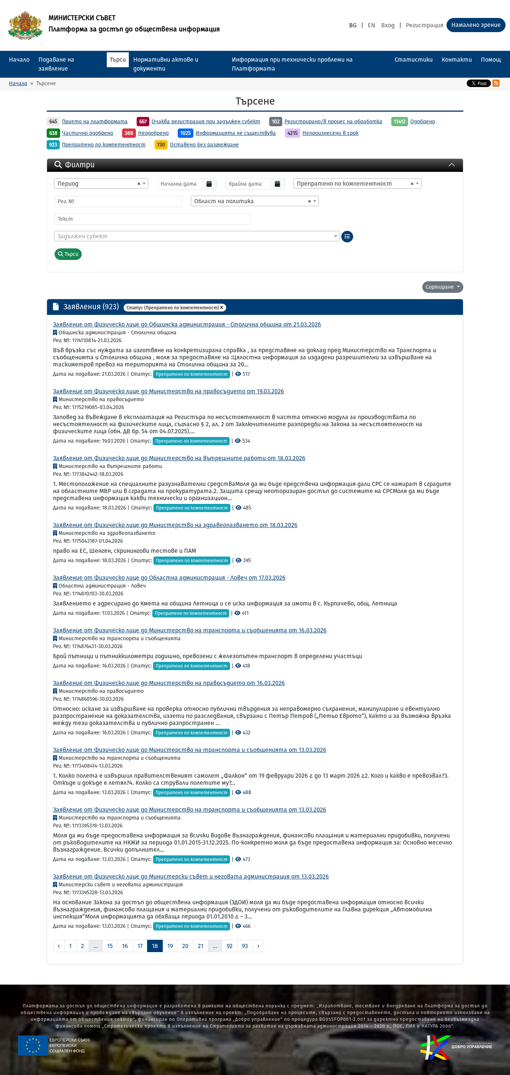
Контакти (457, 59)
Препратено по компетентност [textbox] (355, 183)
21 (200, 945)
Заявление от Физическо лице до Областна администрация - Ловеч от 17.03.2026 (169, 577)
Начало (19, 59)
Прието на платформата (95, 121)
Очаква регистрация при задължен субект (206, 121)
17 (140, 945)
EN (371, 25)
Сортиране (440, 287)
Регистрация (425, 25)
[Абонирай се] (496, 83)
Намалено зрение (476, 24)
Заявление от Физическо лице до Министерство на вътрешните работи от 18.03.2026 (179, 458)
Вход (388, 25)
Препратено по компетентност (104, 145)
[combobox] (101, 183)
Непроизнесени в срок (330, 133)
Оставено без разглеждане (204, 145)
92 (230, 945)
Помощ (491, 59)
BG (353, 25)
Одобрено (422, 121)
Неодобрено (153, 133)
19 (170, 945)
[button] (221, 308)
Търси (118, 59)
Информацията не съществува (236, 133)
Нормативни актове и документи (165, 64)
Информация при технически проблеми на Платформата (292, 64)
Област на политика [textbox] (252, 201)
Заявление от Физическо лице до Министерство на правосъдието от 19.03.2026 (168, 391)
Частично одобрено (87, 133)
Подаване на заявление (56, 64)
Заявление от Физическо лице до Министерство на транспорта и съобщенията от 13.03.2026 (189, 749)
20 (185, 945)
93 (245, 945)
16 (125, 945)
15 (110, 945)
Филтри (80, 164)
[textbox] (197, 236)
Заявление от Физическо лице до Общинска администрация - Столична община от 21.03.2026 (187, 324)
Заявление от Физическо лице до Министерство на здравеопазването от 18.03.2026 (175, 525)
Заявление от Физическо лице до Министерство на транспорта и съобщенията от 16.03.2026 (190, 630)
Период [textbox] (98, 183)
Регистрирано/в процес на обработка (333, 121)
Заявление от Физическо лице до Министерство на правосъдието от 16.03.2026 (169, 683)
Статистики (414, 59)
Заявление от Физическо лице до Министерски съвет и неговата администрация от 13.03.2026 (191, 876)
